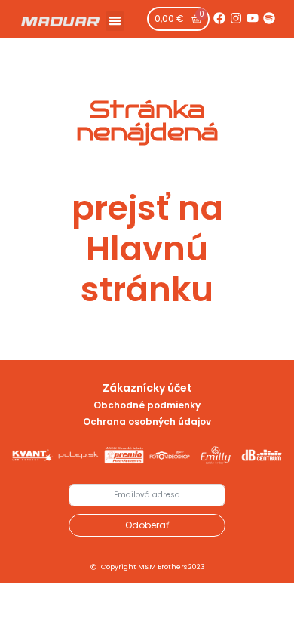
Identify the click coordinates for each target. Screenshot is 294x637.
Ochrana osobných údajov (147, 421)
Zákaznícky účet (147, 387)
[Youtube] (253, 18)
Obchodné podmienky (147, 405)
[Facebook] (219, 18)
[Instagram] (236, 18)
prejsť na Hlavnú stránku (147, 248)
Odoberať (147, 525)
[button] (115, 21)
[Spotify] (269, 18)
